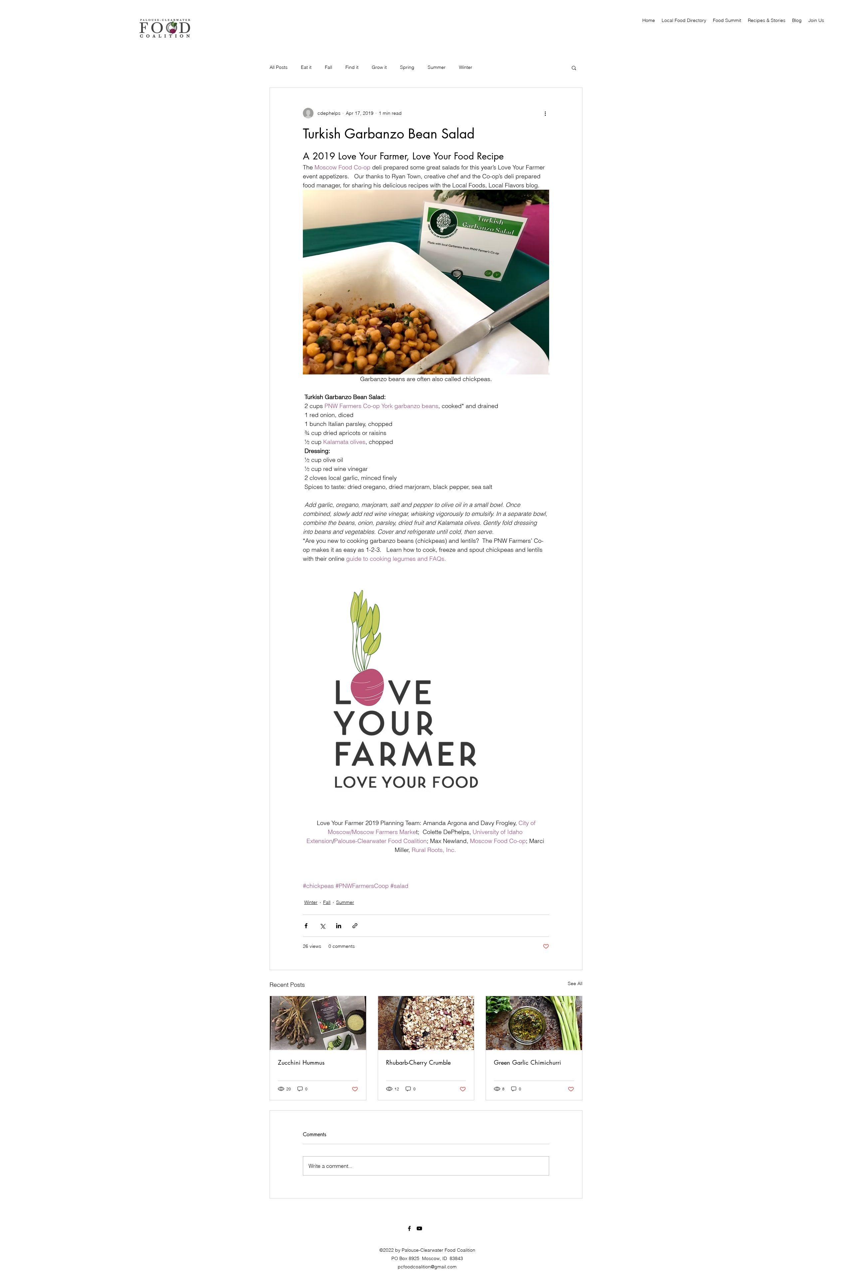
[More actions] (545, 113)
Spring (407, 67)
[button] (574, 67)
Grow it (379, 67)
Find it (351, 67)
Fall (328, 67)
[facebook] (409, 1228)
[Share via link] (355, 926)
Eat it (306, 67)
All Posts (279, 67)
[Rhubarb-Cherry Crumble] (426, 1023)
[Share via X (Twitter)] (322, 926)
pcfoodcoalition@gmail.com (427, 1267)
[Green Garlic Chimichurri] (534, 1023)
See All (575, 983)
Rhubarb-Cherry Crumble (418, 1062)
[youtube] (419, 1228)
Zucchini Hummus (301, 1062)
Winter (465, 67)
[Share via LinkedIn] (338, 926)
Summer (437, 67)
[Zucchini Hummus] (318, 1023)
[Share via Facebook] (306, 926)
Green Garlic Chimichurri (527, 1062)
